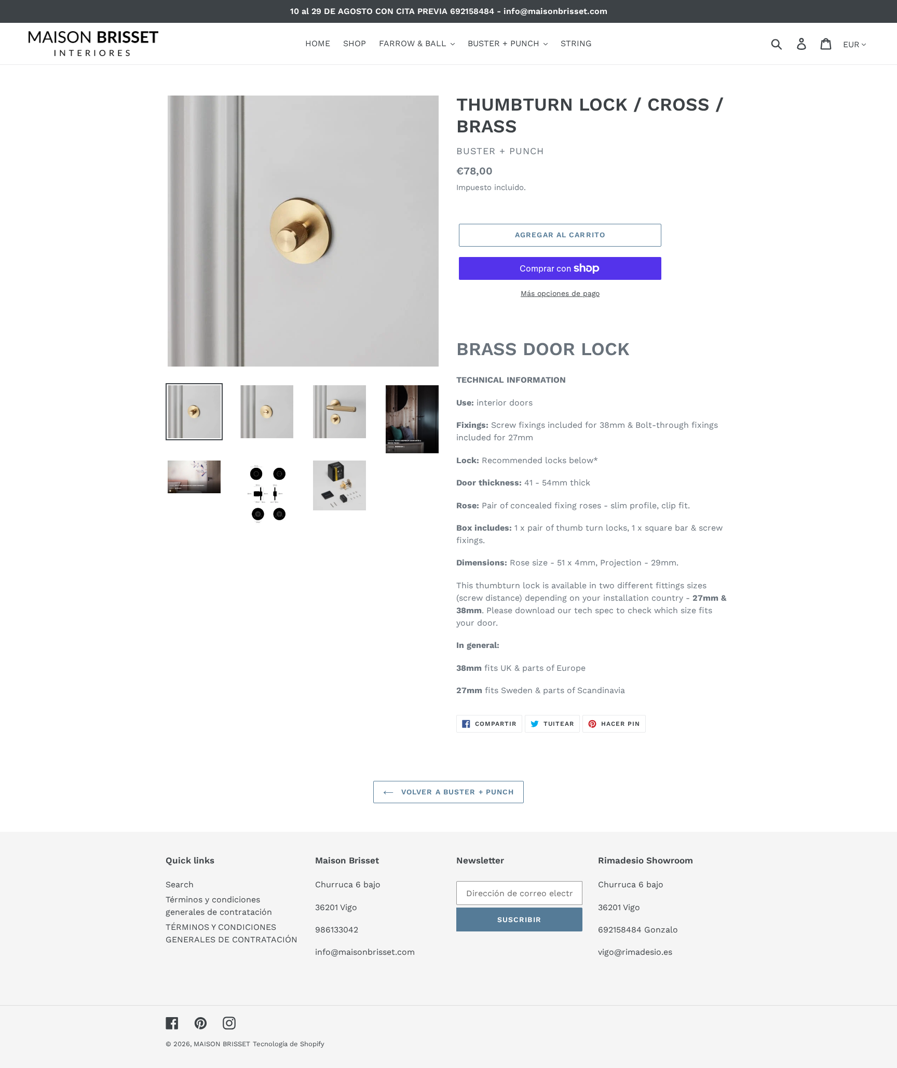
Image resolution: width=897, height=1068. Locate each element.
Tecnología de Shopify (288, 1044)
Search (180, 884)
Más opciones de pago (560, 293)
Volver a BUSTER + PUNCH (456, 792)
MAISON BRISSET (222, 1044)
